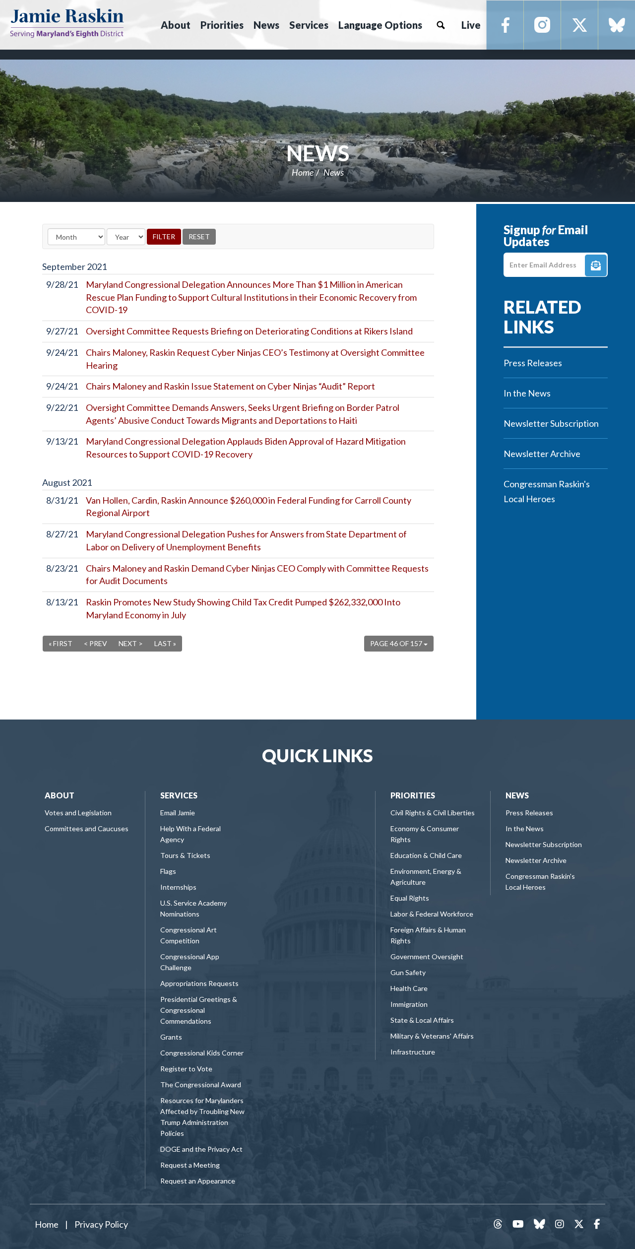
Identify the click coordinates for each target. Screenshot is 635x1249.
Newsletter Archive (542, 453)
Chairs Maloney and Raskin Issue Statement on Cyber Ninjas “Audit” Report (230, 386)
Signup (595, 265)
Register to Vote (186, 1068)
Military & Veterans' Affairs (432, 1036)
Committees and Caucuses (86, 828)
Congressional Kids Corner (202, 1053)
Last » (165, 643)
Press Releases (533, 362)
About (59, 795)
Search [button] (440, 25)
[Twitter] (579, 25)
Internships (178, 887)
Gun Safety (408, 972)
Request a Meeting (190, 1165)
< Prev (95, 643)
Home (303, 172)
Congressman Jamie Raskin (67, 23)
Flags (168, 871)
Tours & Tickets (185, 855)
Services (178, 795)
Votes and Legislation (78, 812)
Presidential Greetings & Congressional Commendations (198, 1010)
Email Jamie (177, 812)
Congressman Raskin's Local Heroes (547, 491)
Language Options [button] (380, 25)
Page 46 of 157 (397, 643)
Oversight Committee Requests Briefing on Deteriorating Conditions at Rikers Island (249, 331)
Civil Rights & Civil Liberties (432, 812)
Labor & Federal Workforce (431, 914)
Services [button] (308, 25)
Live (471, 25)
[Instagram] (542, 25)
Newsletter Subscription (551, 423)
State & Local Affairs (422, 1020)
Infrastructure (412, 1052)
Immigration (409, 1004)
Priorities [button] (222, 25)
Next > (131, 643)
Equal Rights (409, 898)
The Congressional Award (200, 1084)
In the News (527, 393)
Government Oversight (426, 956)
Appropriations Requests (199, 983)
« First (60, 643)
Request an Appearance (197, 1181)
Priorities (412, 795)
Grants (171, 1037)
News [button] (266, 25)
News (317, 153)
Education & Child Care (426, 855)
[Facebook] (505, 25)
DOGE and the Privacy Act (201, 1149)
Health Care (409, 988)
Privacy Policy (101, 1224)
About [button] (175, 25)
